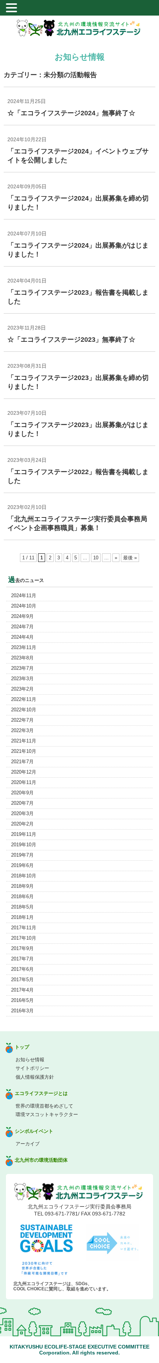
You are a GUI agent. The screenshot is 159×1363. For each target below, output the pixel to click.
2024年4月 (22, 637)
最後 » (130, 557)
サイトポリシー (32, 1068)
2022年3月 (22, 730)
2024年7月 (22, 626)
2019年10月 (23, 844)
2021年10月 (23, 751)
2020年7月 (22, 803)
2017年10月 (23, 938)
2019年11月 (23, 834)
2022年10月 (23, 709)
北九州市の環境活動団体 (41, 1160)
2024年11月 (23, 595)
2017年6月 (22, 969)
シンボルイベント (34, 1131)
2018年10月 (23, 876)
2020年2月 (22, 824)
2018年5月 (22, 907)
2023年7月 (22, 668)
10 (95, 557)
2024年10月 (23, 606)
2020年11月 (23, 782)
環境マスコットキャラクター (47, 1114)
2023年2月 (22, 689)
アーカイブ (28, 1144)
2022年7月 (22, 720)
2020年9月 (22, 792)
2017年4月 (22, 990)
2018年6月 (22, 896)
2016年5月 (22, 1000)
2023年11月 (23, 647)
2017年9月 (22, 948)
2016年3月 (22, 1010)
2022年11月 (23, 699)
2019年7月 (22, 855)
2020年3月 (22, 813)
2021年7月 (22, 761)
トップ (22, 1047)
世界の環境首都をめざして (44, 1106)
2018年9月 (22, 886)
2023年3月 (22, 678)
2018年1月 (22, 917)
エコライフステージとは (41, 1093)
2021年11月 (23, 741)
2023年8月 (22, 658)
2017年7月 (22, 959)
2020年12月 (23, 772)
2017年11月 (23, 927)
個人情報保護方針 (35, 1077)
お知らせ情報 (30, 1059)
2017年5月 (22, 979)
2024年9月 (22, 616)
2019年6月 (22, 865)
